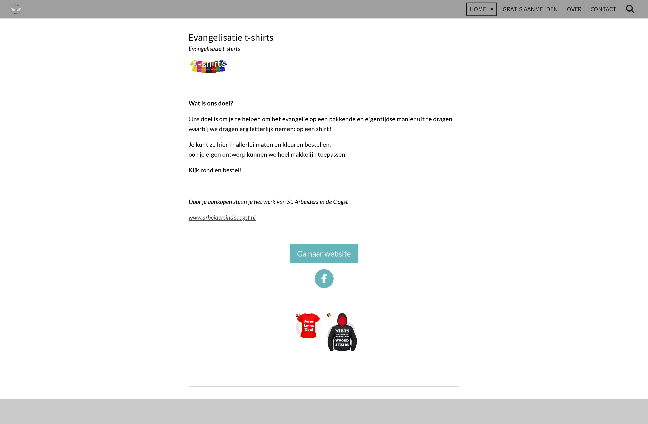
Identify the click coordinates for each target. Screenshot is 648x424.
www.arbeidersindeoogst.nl (222, 217)
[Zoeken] (630, 9)
